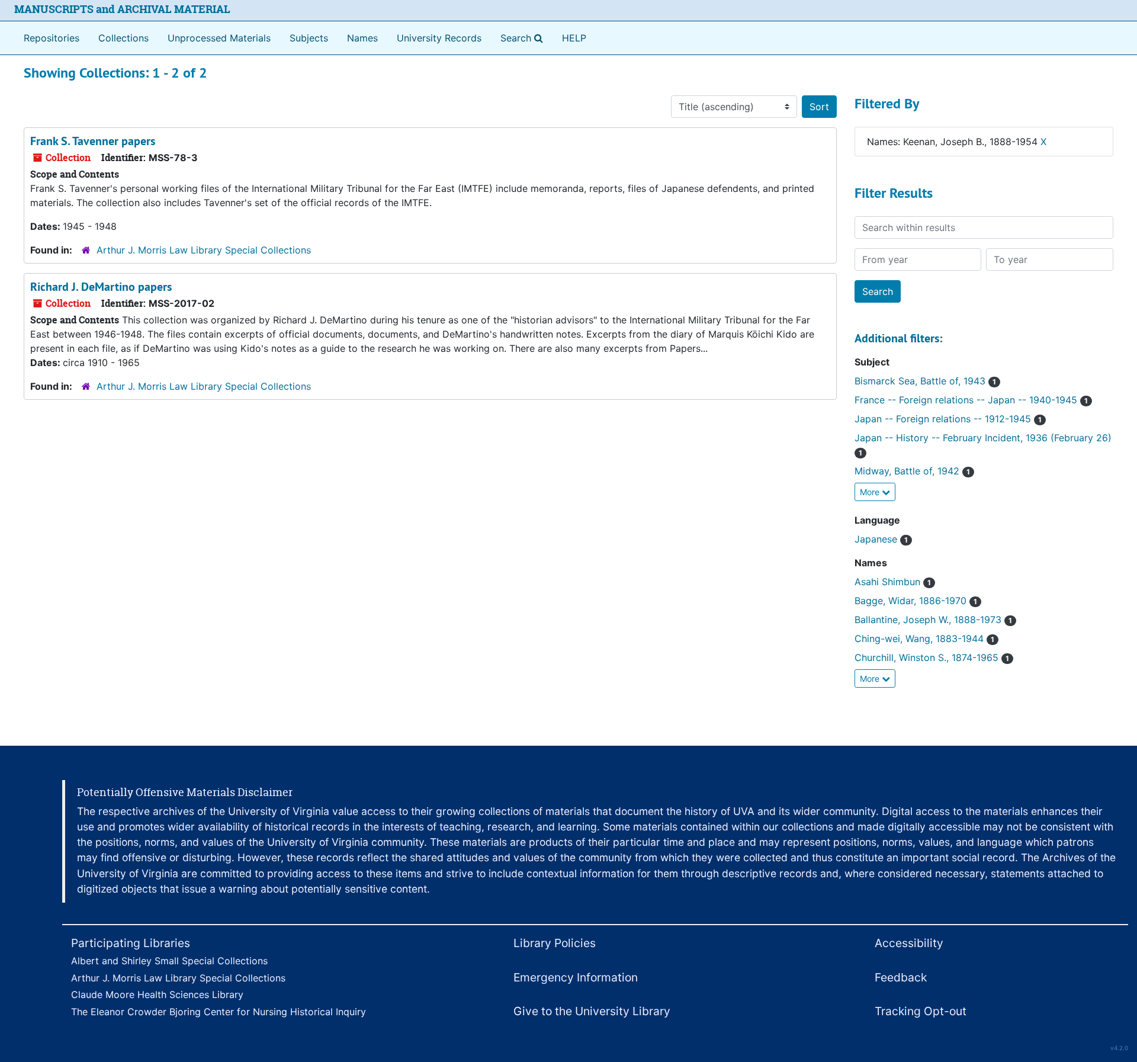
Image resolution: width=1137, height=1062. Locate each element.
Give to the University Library (591, 1011)
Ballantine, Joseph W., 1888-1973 (933, 619)
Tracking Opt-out (920, 1011)
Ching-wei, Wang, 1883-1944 (924, 638)
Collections (123, 38)
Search (524, 37)
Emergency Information (575, 977)
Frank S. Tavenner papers (92, 141)
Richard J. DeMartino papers (101, 286)
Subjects (309, 38)
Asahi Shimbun (893, 582)
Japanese (881, 539)
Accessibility (909, 943)
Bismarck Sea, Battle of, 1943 (925, 381)
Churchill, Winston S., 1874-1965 (932, 657)
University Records (439, 38)
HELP (574, 38)
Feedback (901, 977)
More (871, 492)
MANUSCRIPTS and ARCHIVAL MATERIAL (122, 9)
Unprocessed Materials (219, 38)
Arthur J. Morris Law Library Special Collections (204, 250)
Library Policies (554, 943)
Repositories (51, 38)
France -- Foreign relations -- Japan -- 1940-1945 (971, 400)
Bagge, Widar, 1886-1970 (916, 601)
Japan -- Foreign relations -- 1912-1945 (948, 419)
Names (362, 38)
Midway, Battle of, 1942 (912, 471)
